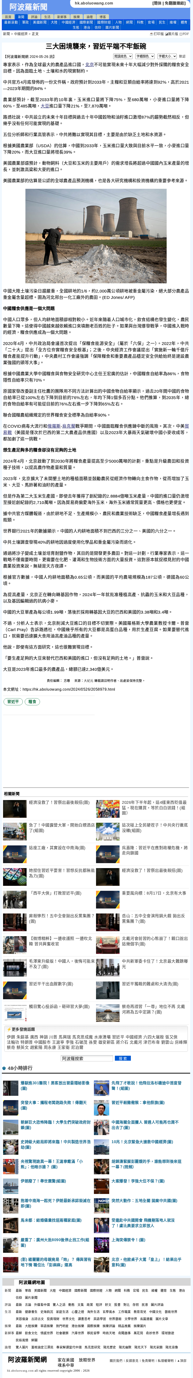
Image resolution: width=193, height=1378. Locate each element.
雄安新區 (106, 1042)
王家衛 (63, 1047)
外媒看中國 (42, 1304)
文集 (80, 1304)
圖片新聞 (31, 1297)
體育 (184, 22)
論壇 (90, 17)
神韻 (44, 1037)
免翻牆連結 (174, 3)
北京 (89, 64)
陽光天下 (140, 1347)
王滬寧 (58, 1042)
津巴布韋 (151, 1042)
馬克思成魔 (82, 1037)
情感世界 (46, 1333)
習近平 (13, 702)
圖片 (112, 27)
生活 (47, 17)
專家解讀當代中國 (69, 1347)
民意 (145, 1304)
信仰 (98, 27)
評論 (34, 17)
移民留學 (93, 1333)
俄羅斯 (54, 426)
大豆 (45, 106)
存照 (136, 1304)
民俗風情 (22, 1340)
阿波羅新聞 (28, 7)
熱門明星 (62, 1326)
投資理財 (53, 1319)
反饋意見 (132, 1360)
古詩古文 (37, 1319)
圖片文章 (162, 1319)
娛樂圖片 (140, 1326)
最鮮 (19, 1333)
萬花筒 (138, 1333)
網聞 (129, 22)
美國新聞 (40, 22)
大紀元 (88, 680)
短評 (99, 1304)
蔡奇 (11, 1047)
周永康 (50, 1047)
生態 (76, 27)
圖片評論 (157, 1304)
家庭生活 (62, 1311)
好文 (108, 1304)
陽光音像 (171, 1347)
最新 (11, 22)
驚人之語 (59, 1304)
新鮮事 (62, 17)
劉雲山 (167, 1042)
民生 (162, 22)
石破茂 (81, 1042)
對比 (126, 1304)
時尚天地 (109, 1333)
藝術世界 (171, 1311)
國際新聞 (86, 22)
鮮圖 (34, 1340)
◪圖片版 (171, 34)
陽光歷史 (109, 1347)
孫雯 (93, 1042)
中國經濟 (68, 22)
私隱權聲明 (166, 1360)
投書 (117, 1304)
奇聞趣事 (124, 1333)
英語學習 (99, 1319)
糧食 (32, 702)
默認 (182, 56)
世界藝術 (115, 1319)
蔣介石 (122, 1042)
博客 (103, 17)
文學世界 (131, 1319)
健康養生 (31, 1311)
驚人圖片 (22, 1347)
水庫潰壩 (102, 1037)
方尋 (67, 680)
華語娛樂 (46, 1326)
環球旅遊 (167, 1333)
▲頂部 (182, 1360)
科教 (140, 22)
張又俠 (171, 1037)
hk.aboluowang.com (94, 3)
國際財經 (104, 22)
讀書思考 (84, 1319)
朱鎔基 (22, 1037)
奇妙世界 (152, 1333)
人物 (118, 22)
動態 (71, 1304)
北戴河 (136, 1042)
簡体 (158, 3)
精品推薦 (124, 1326)
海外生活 (93, 1311)
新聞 (21, 17)
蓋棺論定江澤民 (42, 1347)
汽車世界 (78, 1333)
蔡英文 (22, 1047)
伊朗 (11, 1037)
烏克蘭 (68, 426)
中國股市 (42, 1042)
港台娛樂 (78, 1326)
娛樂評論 (109, 1326)
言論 (28, 1304)
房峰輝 (181, 1042)
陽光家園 (156, 1347)
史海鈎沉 (46, 1311)
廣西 (34, 1037)
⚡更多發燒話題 (21, 1029)
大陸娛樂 (31, 1326)
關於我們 (116, 1360)
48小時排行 (20, 1068)
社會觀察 (62, 1333)
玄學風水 (109, 1311)
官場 (151, 22)
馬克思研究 (92, 1347)
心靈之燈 (78, 1311)
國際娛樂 (93, 1326)
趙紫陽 (36, 1047)
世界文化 (68, 1319)
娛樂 (76, 17)
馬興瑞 (65, 1037)
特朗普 (26, 1042)
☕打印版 (156, 34)
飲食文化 (31, 1333)
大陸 (54, 22)
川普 (53, 1037)
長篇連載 (146, 1319)
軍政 (25, 22)
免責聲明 (148, 1360)
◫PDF (184, 34)
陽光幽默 (125, 1347)
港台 (87, 27)
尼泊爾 (77, 1047)
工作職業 (124, 1311)
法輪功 (13, 1042)
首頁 (8, 17)
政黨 (90, 1304)
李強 (70, 1042)
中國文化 (155, 1311)
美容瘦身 (22, 1319)
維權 (173, 22)
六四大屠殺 (153, 1037)
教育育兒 (140, 1311)
